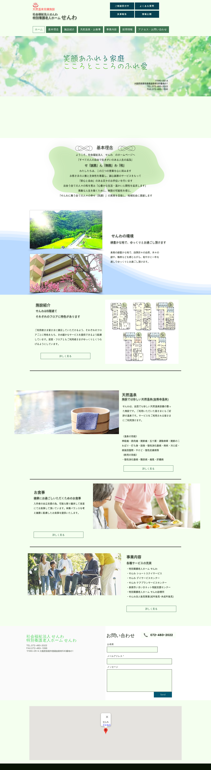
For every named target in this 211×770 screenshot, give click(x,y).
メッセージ (112, 667)
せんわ (69, 17)
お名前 (110, 644)
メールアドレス (114, 656)
